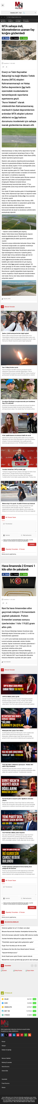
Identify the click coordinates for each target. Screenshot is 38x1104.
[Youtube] (17, 1034)
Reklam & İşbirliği (6, 1050)
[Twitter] (6, 1034)
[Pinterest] (21, 1034)
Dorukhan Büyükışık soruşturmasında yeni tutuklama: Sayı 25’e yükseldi (22, 17)
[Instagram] (10, 1034)
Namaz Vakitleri (6, 1058)
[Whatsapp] (25, 1034)
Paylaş (7, 38)
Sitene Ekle (5, 1070)
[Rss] (29, 1034)
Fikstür (3, 1087)
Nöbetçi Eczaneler (7, 1062)
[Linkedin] (14, 1034)
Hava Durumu (5, 1066)
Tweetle (16, 38)
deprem (6, 298)
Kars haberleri (7, 661)
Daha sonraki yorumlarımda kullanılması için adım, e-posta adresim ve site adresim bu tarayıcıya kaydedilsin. (18, 540)
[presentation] (32, 965)
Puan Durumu (5, 1083)
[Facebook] (2, 1034)
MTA (9, 298)
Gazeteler (4, 1079)
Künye (3, 1041)
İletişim (4, 1045)
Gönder (25, 38)
